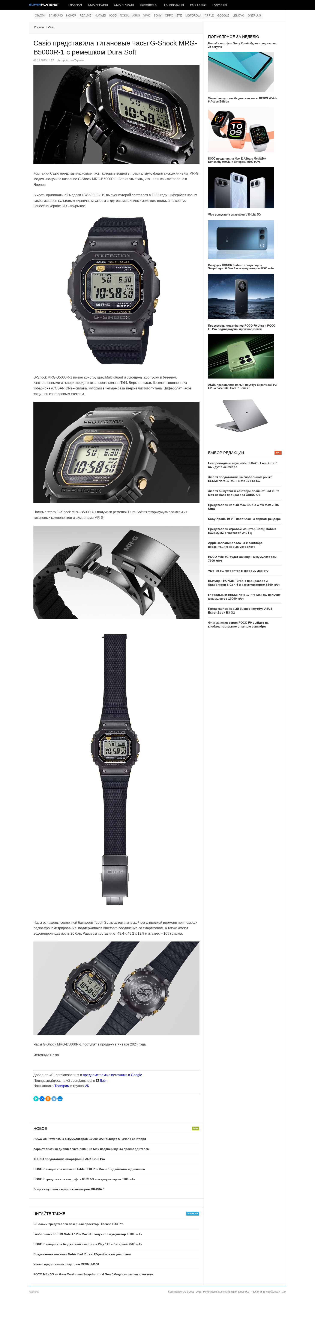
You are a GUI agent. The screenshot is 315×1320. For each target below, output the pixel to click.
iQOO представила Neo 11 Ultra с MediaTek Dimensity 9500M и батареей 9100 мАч (237, 160)
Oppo (169, 15)
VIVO (146, 15)
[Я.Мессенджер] (36, 1098)
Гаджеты (219, 4)
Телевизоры (174, 4)
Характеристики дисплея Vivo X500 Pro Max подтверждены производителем (91, 1149)
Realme (85, 15)
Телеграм (61, 1086)
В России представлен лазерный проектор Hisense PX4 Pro (78, 1224)
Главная (75, 4)
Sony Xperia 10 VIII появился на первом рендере (244, 518)
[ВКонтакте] (42, 1098)
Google (223, 15)
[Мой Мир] (60, 1098)
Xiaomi (40, 15)
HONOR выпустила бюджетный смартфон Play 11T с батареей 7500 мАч (87, 1244)
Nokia (124, 15)
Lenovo (238, 15)
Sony (158, 15)
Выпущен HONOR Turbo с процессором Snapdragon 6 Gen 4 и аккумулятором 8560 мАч (241, 267)
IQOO (113, 15)
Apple (209, 15)
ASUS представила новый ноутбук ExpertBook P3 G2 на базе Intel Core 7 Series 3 (242, 386)
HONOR (71, 15)
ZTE (179, 15)
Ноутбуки (198, 4)
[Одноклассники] (48, 1098)
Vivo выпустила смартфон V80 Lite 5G (234, 214)
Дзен (103, 1080)
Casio (51, 27)
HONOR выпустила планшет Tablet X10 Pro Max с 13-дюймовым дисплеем (89, 1169)
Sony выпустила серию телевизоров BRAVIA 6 (68, 1189)
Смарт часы (124, 4)
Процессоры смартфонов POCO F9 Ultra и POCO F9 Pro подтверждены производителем (241, 327)
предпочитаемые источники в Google (112, 1075)
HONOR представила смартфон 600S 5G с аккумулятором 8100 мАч (84, 1179)
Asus (136, 15)
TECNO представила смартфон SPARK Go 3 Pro (69, 1159)
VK (87, 1086)
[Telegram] (54, 1098)
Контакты (34, 1292)
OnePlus (254, 15)
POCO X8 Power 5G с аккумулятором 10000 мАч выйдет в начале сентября (89, 1138)
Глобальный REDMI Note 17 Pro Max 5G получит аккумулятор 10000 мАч (87, 1234)
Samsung (56, 15)
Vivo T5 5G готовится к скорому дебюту (238, 570)
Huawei (100, 15)
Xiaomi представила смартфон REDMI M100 (66, 1264)
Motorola (193, 15)
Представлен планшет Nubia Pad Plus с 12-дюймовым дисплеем (82, 1254)
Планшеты (148, 4)
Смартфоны (98, 4)
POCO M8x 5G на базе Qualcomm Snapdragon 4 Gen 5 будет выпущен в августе (93, 1274)
